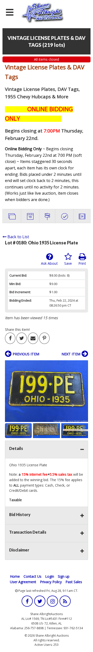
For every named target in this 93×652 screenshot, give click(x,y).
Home (15, 576)
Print (82, 263)
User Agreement (23, 581)
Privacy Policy (51, 581)
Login (49, 576)
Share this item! (17, 329)
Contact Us (32, 576)
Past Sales (73, 581)
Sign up (63, 576)
